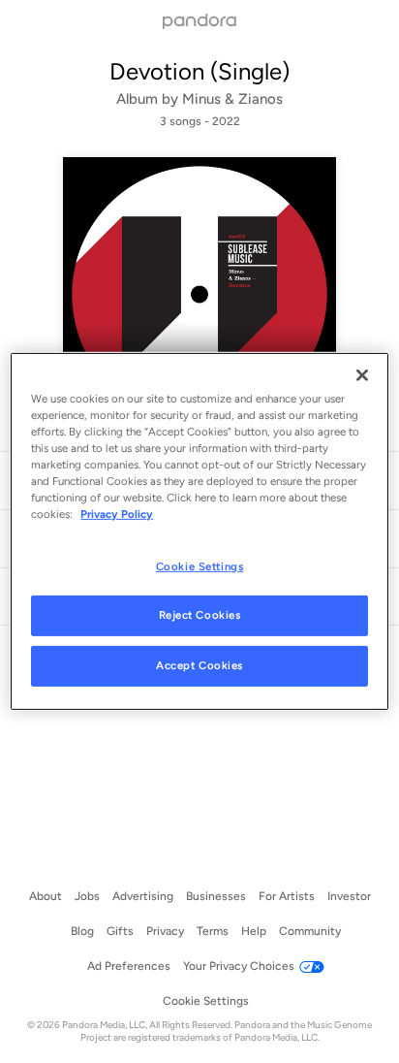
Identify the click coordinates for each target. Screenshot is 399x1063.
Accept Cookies (199, 665)
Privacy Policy (116, 514)
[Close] (362, 375)
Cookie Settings (200, 565)
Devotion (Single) (199, 71)
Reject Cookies (200, 615)
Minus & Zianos (232, 99)
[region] (199, 531)
